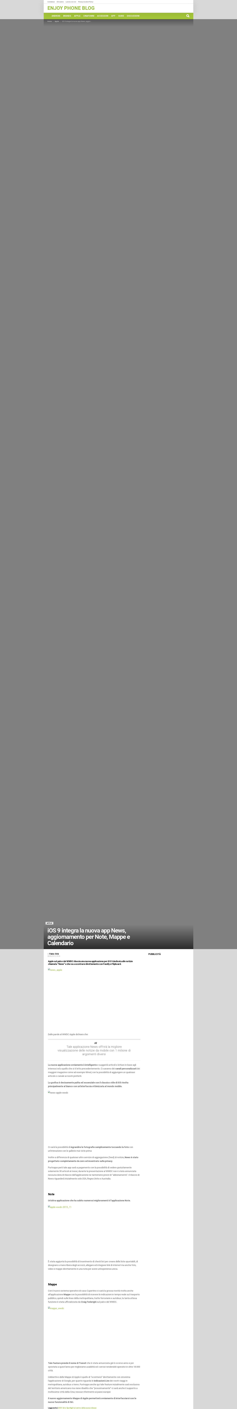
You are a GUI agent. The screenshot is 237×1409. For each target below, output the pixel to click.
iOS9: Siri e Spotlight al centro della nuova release (77, 1408)
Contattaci (51, 2)
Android (56, 16)
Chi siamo (60, 2)
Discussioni (133, 16)
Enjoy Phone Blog (71, 8)
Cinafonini (88, 16)
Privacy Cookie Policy (85, 2)
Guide (121, 16)
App (113, 16)
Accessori (102, 16)
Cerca (188, 16)
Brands (67, 16)
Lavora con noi (71, 2)
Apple (77, 16)
